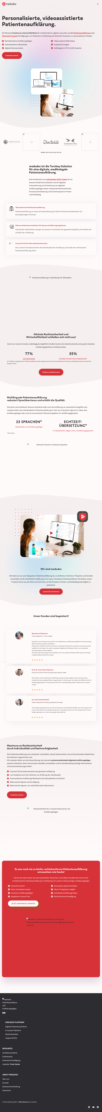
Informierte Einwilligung (11, 1060)
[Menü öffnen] (98, 3)
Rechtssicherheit (11, 1034)
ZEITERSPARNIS (29, 359)
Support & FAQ (11, 1038)
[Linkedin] (89, 1107)
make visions (23, 1102)
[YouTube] (93, 1107)
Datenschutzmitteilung (11, 1087)
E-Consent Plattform (13, 1030)
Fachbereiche (7, 1057)
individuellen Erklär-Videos (56, 179)
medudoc (11, 1064)
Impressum (6, 1090)
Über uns (5, 1079)
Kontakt (5, 1083)
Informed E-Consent (10, 36)
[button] (51, 533)
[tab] (41, 152)
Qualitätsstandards (9, 1053)
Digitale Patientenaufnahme (16, 1027)
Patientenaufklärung (82, 33)
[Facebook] (98, 1107)
